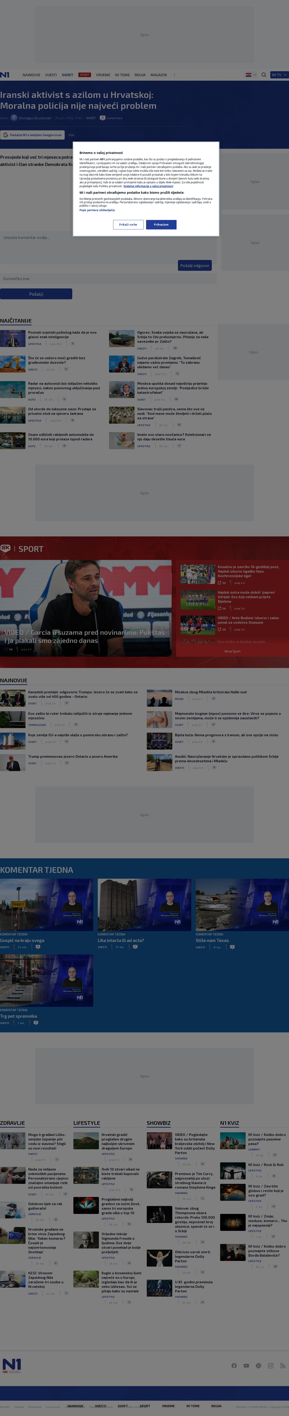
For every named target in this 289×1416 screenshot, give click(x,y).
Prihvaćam (161, 224)
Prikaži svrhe (128, 224)
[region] (146, 189)
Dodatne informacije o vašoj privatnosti (148, 186)
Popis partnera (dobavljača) (97, 210)
